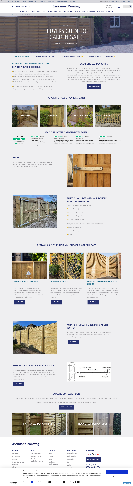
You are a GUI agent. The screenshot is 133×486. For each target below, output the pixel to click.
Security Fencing (68, 11)
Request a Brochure (93, 459)
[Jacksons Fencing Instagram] (87, 454)
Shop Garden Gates (94, 86)
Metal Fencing (36, 11)
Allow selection (117, 477)
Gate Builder (71, 459)
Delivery (69, 465)
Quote (50, 453)
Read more (73, 342)
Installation (100, 11)
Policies (14, 459)
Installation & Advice (37, 461)
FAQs (68, 462)
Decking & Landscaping (54, 11)
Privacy (14, 467)
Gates (43, 11)
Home (13, 15)
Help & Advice (91, 11)
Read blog (20, 302)
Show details (85, 482)
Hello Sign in (109, 5)
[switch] (48, 482)
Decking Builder (72, 456)
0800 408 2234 (93, 467)
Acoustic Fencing (80, 11)
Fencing (51, 456)
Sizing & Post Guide (66, 407)
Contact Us (109, 11)
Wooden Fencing (25, 11)
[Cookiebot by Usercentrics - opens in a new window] (13, 483)
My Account (109, 7)
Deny (117, 482)
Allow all (117, 471)
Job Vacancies (16, 456)
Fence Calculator (72, 453)
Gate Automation (35, 453)
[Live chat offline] (126, 483)
